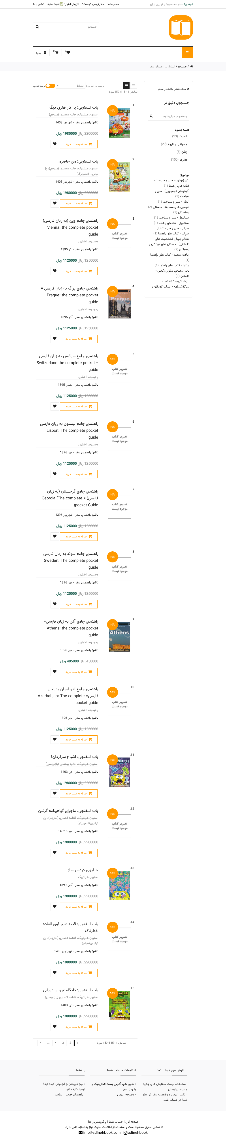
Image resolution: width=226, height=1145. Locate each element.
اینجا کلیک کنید (75, 1089)
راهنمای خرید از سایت (69, 1094)
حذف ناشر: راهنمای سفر (172, 88)
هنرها (179, 159)
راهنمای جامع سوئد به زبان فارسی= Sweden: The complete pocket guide (69, 560)
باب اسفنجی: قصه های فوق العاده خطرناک (70, 927)
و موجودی (39, 85)
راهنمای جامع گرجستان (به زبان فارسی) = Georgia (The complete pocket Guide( (70, 498)
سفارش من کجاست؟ (93, 4)
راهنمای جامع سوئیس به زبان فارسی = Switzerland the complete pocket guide (67, 363)
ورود (39, 52)
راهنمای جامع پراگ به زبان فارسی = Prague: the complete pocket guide (69, 295)
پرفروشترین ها (97, 1121)
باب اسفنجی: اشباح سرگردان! (74, 756)
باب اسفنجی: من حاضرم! (77, 161)
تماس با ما (38, 4)
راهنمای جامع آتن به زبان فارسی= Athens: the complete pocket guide (71, 628)
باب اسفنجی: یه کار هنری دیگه (73, 107)
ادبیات (179, 136)
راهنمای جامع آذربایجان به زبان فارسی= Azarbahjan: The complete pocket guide (68, 696)
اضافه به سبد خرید (76, 144)
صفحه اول (131, 1121)
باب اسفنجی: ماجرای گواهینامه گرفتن (68, 810)
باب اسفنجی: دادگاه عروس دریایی (70, 990)
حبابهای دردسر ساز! (82, 870)
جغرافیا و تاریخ (174, 144)
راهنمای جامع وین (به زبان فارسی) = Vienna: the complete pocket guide (69, 227)
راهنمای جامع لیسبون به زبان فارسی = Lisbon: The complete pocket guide (67, 430)
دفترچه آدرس (125, 1094)
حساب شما (113, 4)
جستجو (182, 66)
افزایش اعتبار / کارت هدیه (63, 4)
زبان (182, 152)
